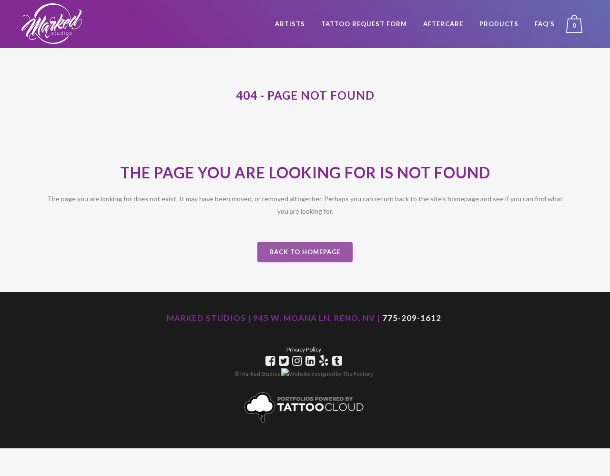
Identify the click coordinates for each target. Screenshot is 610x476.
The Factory (358, 373)
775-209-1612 (411, 318)
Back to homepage (305, 252)
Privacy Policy (303, 349)
